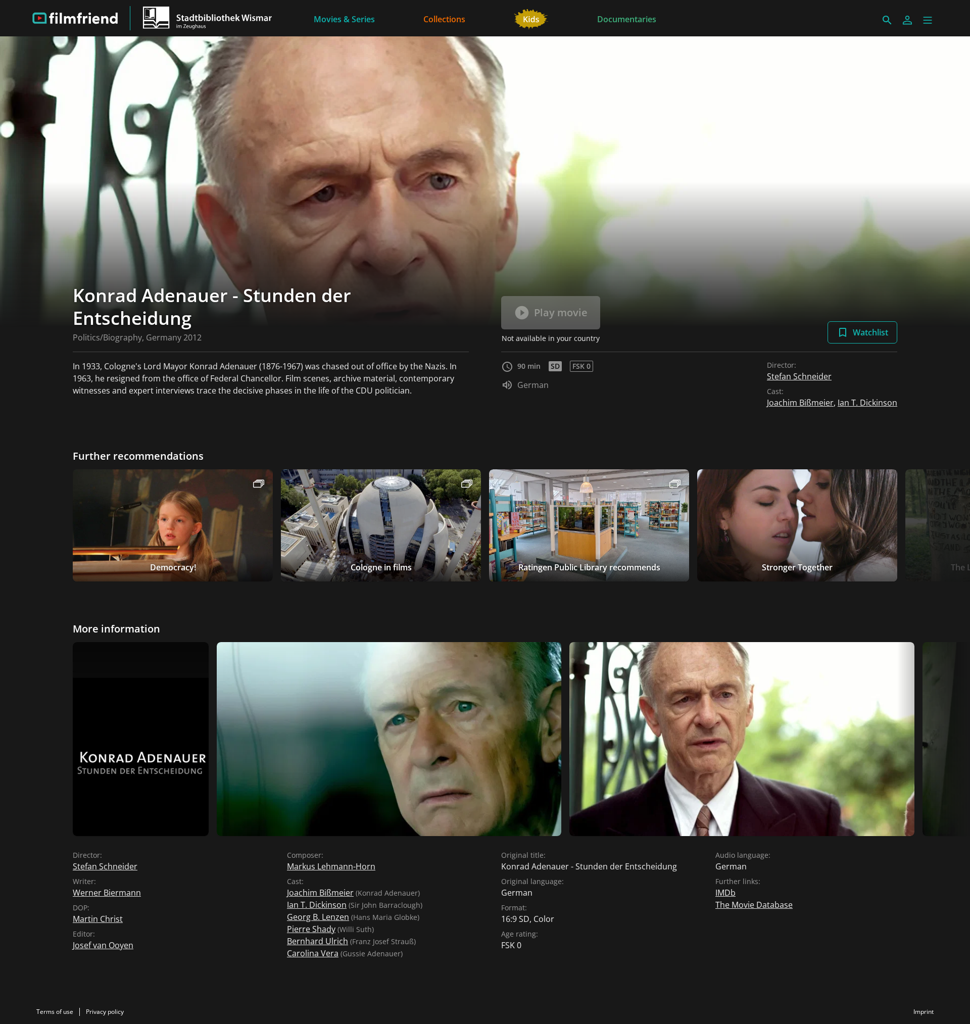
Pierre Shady (311, 929)
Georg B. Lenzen (318, 916)
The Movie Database (754, 904)
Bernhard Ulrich (317, 941)
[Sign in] (907, 20)
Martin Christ (98, 918)
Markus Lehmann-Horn (331, 866)
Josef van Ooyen (103, 945)
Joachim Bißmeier (800, 402)
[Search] (887, 20)
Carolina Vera (312, 953)
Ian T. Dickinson (867, 402)
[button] (927, 20)
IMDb (725, 892)
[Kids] (531, 18)
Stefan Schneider (799, 376)
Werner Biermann (107, 892)
